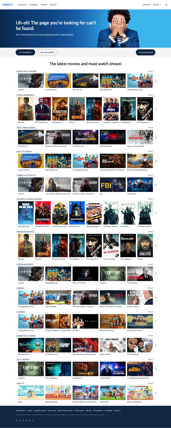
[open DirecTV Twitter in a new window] (23, 420)
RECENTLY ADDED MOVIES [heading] (29, 199)
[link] (31, 80)
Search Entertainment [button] (146, 52)
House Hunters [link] (51, 89)
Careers (29, 411)
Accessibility (108, 411)
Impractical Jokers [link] (134, 330)
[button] (166, 5)
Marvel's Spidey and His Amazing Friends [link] (88, 402)
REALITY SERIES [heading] (24, 151)
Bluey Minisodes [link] (51, 402)
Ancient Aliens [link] (105, 378)
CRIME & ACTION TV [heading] (26, 175)
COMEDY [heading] (21, 312)
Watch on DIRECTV (49, 52)
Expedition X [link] (77, 378)
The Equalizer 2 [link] (143, 122)
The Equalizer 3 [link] (126, 259)
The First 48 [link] (77, 89)
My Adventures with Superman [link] (84, 354)
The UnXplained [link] (51, 378)
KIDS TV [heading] (20, 383)
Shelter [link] (140, 259)
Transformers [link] (74, 226)
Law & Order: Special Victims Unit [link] (58, 194)
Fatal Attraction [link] (106, 146)
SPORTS (44, 4)
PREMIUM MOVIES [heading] (25, 231)
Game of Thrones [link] (79, 283)
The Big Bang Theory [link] (135, 89)
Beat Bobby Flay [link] (106, 89)
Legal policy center (39, 411)
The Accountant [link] (109, 259)
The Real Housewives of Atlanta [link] (112, 170)
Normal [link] (72, 122)
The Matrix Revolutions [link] (112, 226)
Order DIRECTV (26, 52)
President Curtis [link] (51, 354)
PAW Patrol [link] (104, 402)
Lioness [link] (21, 89)
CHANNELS (33, 4)
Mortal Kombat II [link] (92, 122)
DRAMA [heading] (20, 288)
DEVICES (53, 4)
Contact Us (117, 411)
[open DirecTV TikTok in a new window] (32, 420)
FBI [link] (101, 194)
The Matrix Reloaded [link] (145, 226)
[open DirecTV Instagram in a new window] (26, 420)
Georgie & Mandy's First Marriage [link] (57, 330)
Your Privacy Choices (66, 411)
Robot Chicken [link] (105, 354)
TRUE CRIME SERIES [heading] (26, 127)
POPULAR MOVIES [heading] (25, 95)
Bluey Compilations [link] (134, 402)
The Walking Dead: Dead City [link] (138, 378)
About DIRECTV (20, 411)
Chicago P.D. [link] (131, 194)
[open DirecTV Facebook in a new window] (20, 420)
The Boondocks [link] (133, 354)
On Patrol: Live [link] (78, 146)
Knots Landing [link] (132, 306)
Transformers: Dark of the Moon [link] (64, 226)
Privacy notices (79, 411)
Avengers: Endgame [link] (110, 122)
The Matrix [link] (124, 226)
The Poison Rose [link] (41, 122)
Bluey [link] (20, 402)
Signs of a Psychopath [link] (135, 146)
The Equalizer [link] (125, 122)
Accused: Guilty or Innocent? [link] (56, 146)
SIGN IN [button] (156, 4)
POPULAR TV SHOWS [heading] (27, 71)
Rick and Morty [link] (23, 354)
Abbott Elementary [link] (107, 330)
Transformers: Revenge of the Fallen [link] (49, 226)
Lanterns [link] (103, 283)
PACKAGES (22, 4)
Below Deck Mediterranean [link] (137, 170)
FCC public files (98, 411)
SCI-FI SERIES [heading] (23, 359)
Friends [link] (75, 330)
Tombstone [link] (56, 122)
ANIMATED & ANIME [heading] (26, 335)
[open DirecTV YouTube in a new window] (29, 420)
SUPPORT (146, 4)
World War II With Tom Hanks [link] (111, 306)
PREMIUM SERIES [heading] (25, 264)
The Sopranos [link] (132, 283)
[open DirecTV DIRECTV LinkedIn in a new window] (16, 420)
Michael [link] (21, 122)
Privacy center (51, 411)
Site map (88, 411)
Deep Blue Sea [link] (23, 226)
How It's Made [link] (50, 306)
